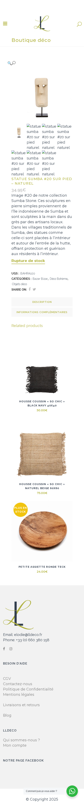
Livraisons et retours (21, 705)
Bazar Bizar (40, 278)
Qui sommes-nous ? (21, 740)
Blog (7, 715)
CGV (7, 678)
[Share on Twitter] (34, 289)
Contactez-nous (17, 684)
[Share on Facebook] (30, 289)
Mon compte (15, 745)
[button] (38, 63)
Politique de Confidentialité (28, 689)
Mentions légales (18, 694)
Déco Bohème (58, 278)
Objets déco (19, 284)
